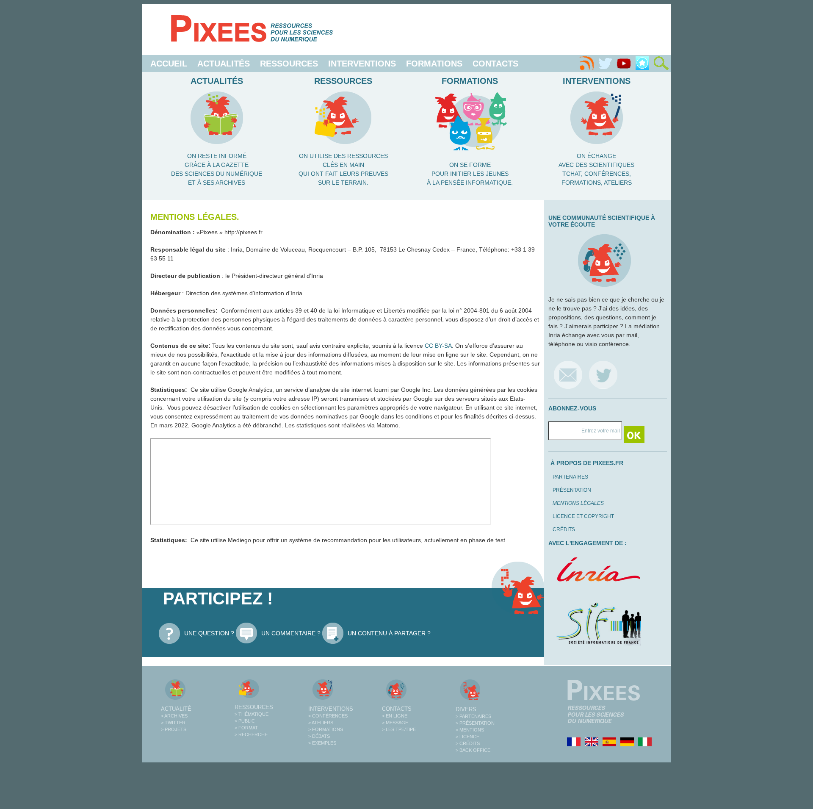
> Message (395, 722)
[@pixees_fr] (603, 374)
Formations (434, 63)
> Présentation (475, 723)
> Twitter (173, 722)
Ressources (289, 63)
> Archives (174, 715)
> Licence (467, 736)
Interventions (362, 63)
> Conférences (328, 715)
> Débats (319, 736)
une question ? (209, 633)
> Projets (173, 729)
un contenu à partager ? (389, 633)
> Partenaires (473, 716)
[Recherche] (661, 63)
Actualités (223, 63)
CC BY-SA (438, 345)
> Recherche (251, 734)
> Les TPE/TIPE (399, 729)
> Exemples (322, 742)
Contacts (495, 63)
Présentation (572, 490)
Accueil (168, 63)
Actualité (176, 709)
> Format (246, 727)
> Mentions (470, 729)
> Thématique (251, 714)
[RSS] (586, 63)
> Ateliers (320, 722)
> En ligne (394, 715)
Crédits (564, 529)
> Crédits (468, 743)
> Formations (325, 729)
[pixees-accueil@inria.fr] (568, 374)
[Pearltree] (642, 63)
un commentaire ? (291, 633)
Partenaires (570, 477)
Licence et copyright (583, 516)
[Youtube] (623, 63)
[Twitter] (605, 63)
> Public (245, 720)
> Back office (473, 750)
